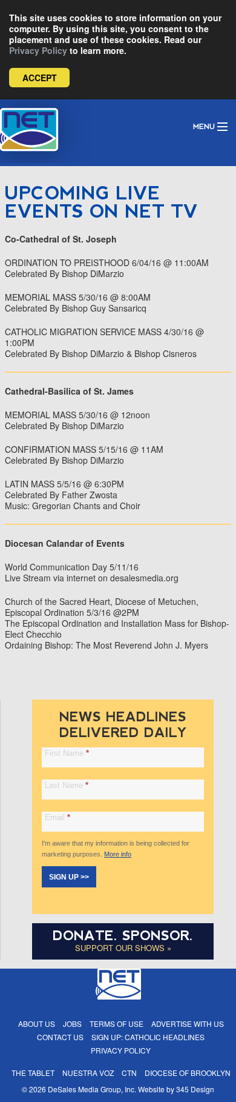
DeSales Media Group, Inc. (92, 1089)
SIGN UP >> (69, 877)
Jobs (72, 1023)
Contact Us (60, 1037)
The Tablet (32, 1072)
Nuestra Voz (88, 1072)
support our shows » (123, 947)
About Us (36, 1023)
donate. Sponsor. (123, 935)
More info (117, 854)
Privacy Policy (38, 50)
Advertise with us (187, 1023)
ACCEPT (39, 78)
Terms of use (116, 1023)
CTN (129, 1072)
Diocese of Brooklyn (188, 1072)
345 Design (195, 1089)
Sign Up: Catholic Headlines (148, 1037)
